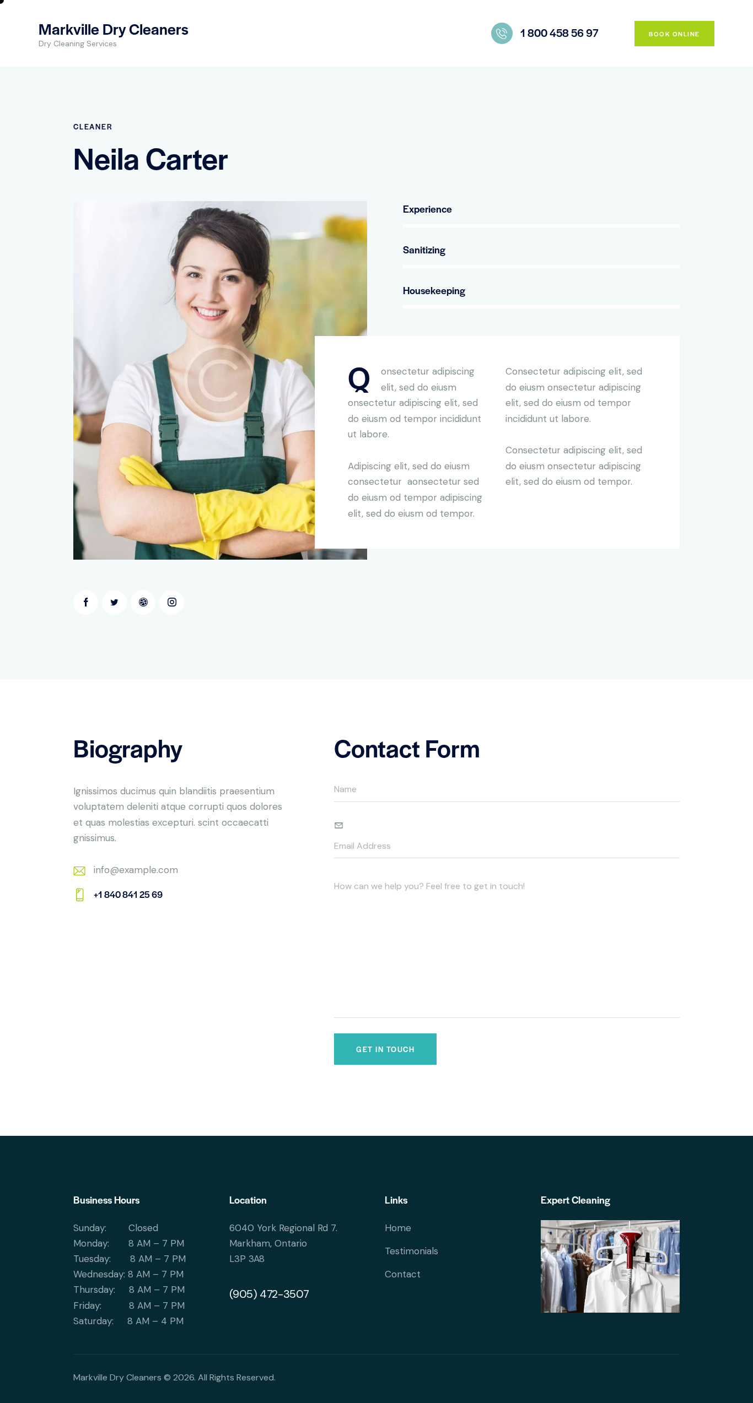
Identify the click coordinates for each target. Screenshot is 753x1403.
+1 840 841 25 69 (128, 894)
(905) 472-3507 (269, 1294)
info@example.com (136, 870)
